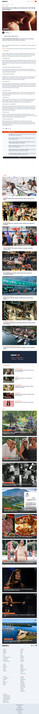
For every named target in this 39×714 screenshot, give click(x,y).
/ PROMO (5, 175)
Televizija (4, 670)
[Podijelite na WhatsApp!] (10, 128)
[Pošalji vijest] (33, 1)
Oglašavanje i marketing (19, 709)
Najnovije (4, 650)
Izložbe (4, 683)
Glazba (4, 668)
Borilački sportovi (23, 669)
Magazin (8, 4)
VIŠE (19, 157)
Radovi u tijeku (14, 359)
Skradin (21, 655)
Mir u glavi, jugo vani (6, 696)
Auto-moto (22, 683)
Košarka (21, 666)
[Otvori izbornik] (36, 1)
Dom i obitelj (22, 685)
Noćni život (5, 666)
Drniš (21, 654)
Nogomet (22, 665)
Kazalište (4, 679)
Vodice (21, 650)
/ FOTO (3, 409)
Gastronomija (22, 684)
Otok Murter (22, 657)
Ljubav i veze (22, 687)
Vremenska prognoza (6, 657)
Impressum (19, 706)
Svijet (4, 655)
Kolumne (5, 694)
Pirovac (21, 658)
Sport (21, 664)
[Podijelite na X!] (8, 128)
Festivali (4, 669)
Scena (4, 664)
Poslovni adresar (20, 359)
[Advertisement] (19, 167)
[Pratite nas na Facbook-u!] (31, 645)
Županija (22, 649)
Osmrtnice (13, 357)
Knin (21, 653)
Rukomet (21, 668)
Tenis (21, 672)
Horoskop (22, 688)
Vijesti (4, 649)
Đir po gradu (5, 659)
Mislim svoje (5, 700)
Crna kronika (5, 658)
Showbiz (4, 665)
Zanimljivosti (22, 691)
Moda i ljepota (22, 679)
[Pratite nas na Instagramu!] (34, 645)
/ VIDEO (3, 565)
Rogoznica (22, 661)
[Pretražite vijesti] (31, 1)
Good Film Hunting (6, 699)
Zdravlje (12, 4)
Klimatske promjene (6, 661)
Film (4, 680)
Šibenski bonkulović (6, 695)
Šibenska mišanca (6, 702)
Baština (4, 684)
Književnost (5, 681)
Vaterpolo (22, 670)
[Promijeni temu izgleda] (29, 1)
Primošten (22, 659)
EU (3, 654)
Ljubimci (21, 689)
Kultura (4, 676)
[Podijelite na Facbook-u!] (6, 128)
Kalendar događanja (19, 357)
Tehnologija (22, 681)
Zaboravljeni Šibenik (6, 698)
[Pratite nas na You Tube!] (36, 645)
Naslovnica (3, 4)
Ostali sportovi (22, 673)
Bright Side (4, 48)
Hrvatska (4, 653)
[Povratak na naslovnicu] (15, 1)
